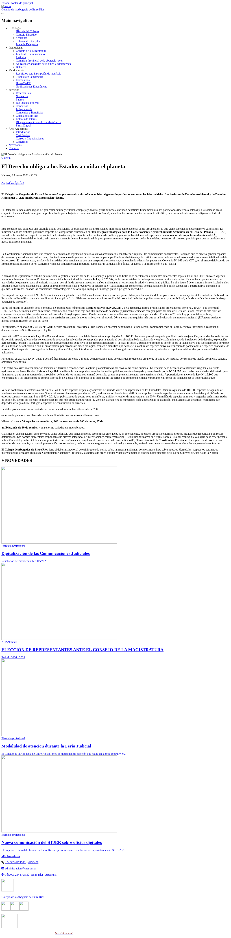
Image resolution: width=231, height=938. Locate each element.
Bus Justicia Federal (27, 102)
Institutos (21, 57)
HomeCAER (23, 83)
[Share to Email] (18, 180)
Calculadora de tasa (27, 115)
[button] (115, 182)
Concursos (22, 106)
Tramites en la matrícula (29, 76)
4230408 (33, 862)
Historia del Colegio (27, 31)
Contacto (14, 148)
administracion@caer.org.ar (20, 868)
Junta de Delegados (27, 44)
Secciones (21, 37)
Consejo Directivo (26, 34)
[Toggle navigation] (2, 13)
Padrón (20, 99)
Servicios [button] (14, 89)
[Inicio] (6, 6)
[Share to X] (8, 180)
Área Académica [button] (18, 128)
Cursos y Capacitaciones (30, 138)
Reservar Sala (24, 93)
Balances (21, 67)
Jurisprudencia (24, 109)
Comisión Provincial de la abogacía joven (39, 60)
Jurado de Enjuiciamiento (30, 54)
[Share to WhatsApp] (13, 180)
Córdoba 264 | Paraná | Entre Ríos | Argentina (30, 874)
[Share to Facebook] (3, 180)
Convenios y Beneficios (29, 112)
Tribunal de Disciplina (28, 41)
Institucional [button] (16, 47)
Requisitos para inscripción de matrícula (38, 73)
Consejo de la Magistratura (31, 50)
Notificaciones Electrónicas (31, 86)
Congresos (22, 141)
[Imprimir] (3, 188)
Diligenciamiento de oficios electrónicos (38, 122)
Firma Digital (23, 125)
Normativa (22, 96)
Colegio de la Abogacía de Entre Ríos (22, 9)
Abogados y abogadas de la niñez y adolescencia (43, 63)
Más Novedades (10, 856)
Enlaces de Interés (26, 119)
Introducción (23, 132)
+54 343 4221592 (15, 862)
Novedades (15, 145)
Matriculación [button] (16, 70)
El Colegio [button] (15, 28)
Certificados (23, 135)
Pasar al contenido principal (17, 3)
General (5, 157)
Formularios (23, 80)
